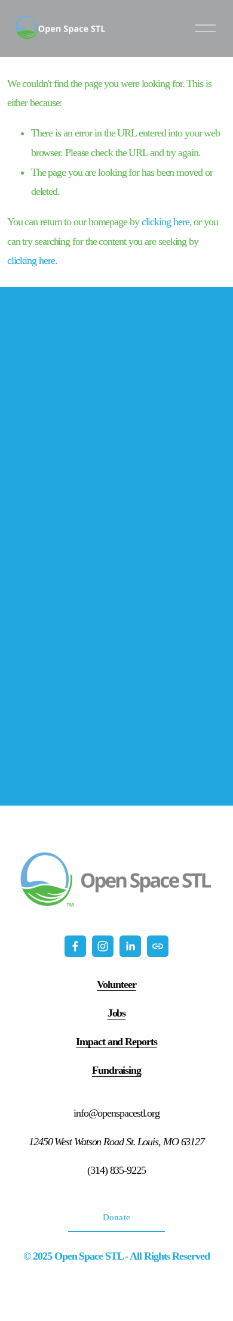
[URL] (157, 946)
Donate (117, 1217)
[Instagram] (103, 946)
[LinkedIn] (130, 946)
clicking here (165, 222)
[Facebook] (75, 946)
